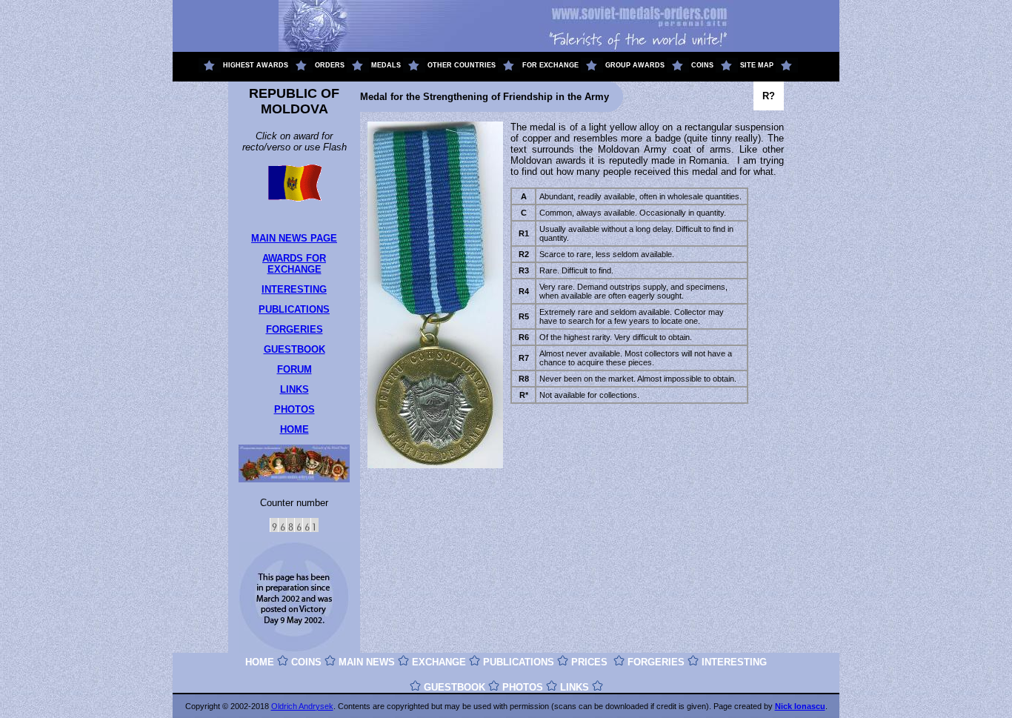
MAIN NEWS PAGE (294, 238)
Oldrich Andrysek (302, 706)
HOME (294, 429)
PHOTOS (294, 409)
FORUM (294, 369)
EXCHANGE (439, 662)
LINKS (294, 389)
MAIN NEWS (367, 662)
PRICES (589, 662)
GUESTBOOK (294, 349)
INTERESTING (294, 289)
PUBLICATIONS (294, 309)
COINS (306, 662)
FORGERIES (294, 329)
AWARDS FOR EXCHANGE (294, 264)
